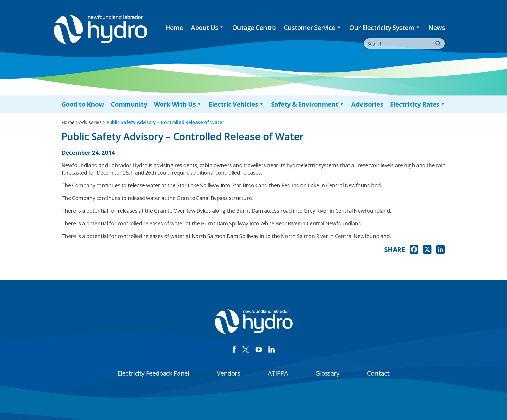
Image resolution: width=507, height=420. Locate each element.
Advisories (367, 104)
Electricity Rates (414, 104)
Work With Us (175, 104)
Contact (378, 373)
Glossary (327, 373)
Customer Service (309, 27)
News (436, 27)
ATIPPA (278, 373)
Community (129, 104)
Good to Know (83, 104)
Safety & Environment (304, 104)
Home (174, 27)
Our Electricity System (381, 27)
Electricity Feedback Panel (153, 373)
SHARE (394, 249)
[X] (427, 250)
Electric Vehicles (233, 104)
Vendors (228, 373)
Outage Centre (254, 27)
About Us (204, 27)
